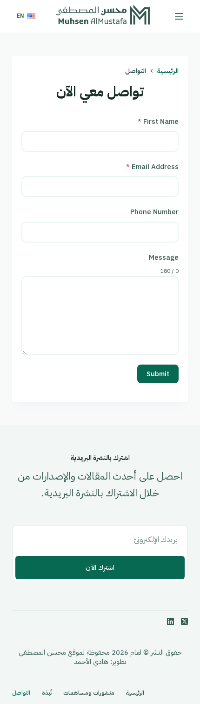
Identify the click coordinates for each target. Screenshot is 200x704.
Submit (158, 374)
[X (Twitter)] (184, 621)
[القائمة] (179, 16)
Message (164, 257)
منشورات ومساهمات (88, 693)
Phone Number (154, 212)
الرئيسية (135, 693)
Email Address (152, 167)
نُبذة (47, 693)
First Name (158, 121)
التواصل (21, 693)
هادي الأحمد (91, 662)
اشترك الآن (100, 567)
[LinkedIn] (170, 621)
